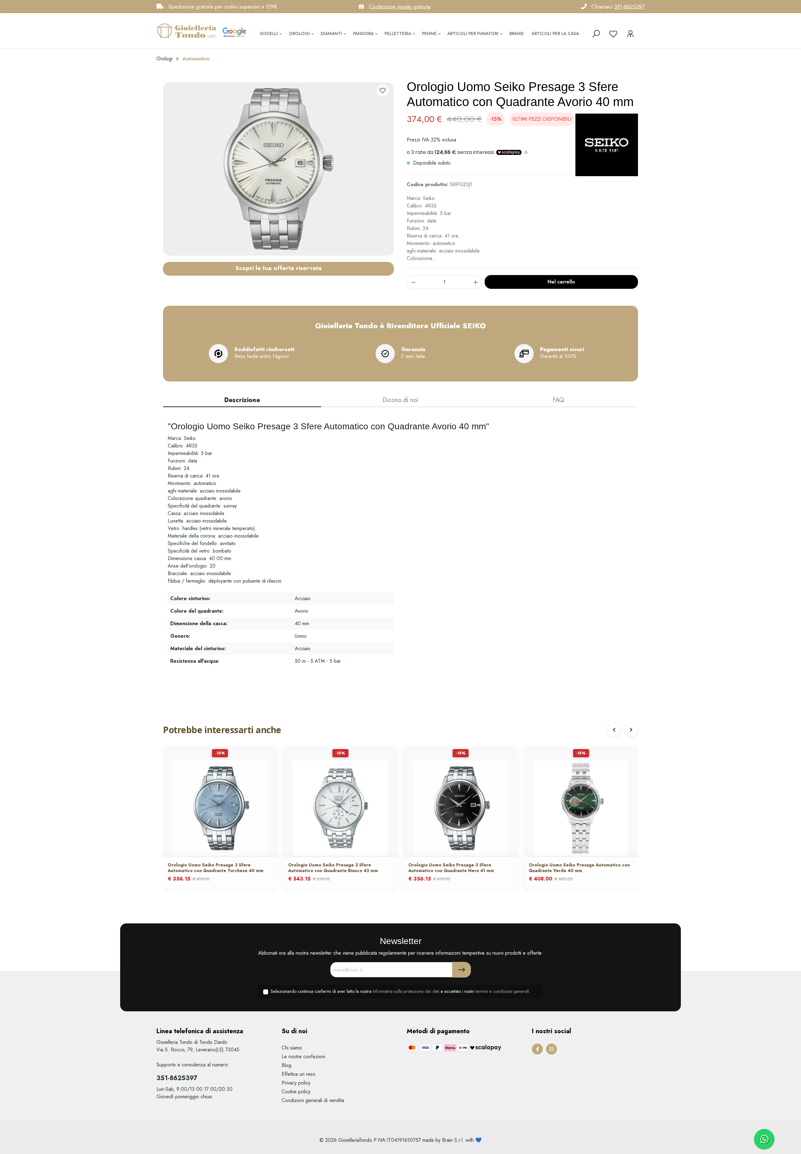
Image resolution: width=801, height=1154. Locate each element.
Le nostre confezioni (303, 1056)
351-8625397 (629, 7)
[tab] (242, 400)
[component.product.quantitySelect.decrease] (413, 282)
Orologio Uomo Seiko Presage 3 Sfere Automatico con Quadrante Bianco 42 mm (333, 867)
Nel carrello (561, 281)
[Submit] (461, 970)
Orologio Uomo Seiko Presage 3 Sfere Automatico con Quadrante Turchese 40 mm (215, 867)
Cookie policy (296, 1091)
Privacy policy (296, 1082)
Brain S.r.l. (453, 1140)
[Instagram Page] (551, 1049)
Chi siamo (292, 1047)
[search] (596, 33)
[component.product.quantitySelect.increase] (475, 282)
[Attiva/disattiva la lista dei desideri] (382, 90)
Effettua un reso (298, 1074)
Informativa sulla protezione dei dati (406, 991)
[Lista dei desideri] (613, 33)
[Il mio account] (630, 33)
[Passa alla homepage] (187, 30)
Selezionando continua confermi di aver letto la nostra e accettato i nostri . (400, 991)
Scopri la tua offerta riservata (278, 267)
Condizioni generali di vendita (313, 1100)
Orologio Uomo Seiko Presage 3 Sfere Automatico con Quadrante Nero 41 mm (451, 867)
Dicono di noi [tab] (400, 400)
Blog (286, 1065)
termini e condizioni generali (502, 991)
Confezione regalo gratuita (400, 7)
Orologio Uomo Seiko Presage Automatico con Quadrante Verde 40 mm (579, 867)
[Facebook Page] (537, 1049)
